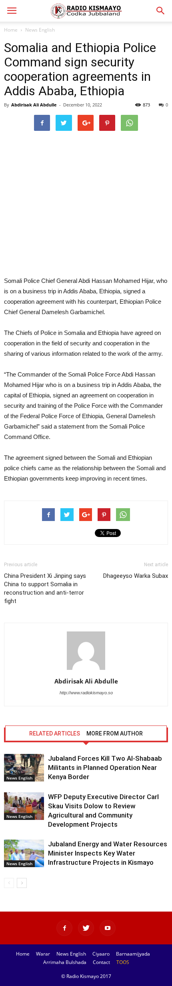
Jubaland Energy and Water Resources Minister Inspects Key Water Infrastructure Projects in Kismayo (107, 853)
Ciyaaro (101, 953)
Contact (101, 962)
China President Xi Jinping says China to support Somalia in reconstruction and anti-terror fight (45, 588)
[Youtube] (108, 928)
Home (11, 29)
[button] (161, 11)
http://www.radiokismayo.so (86, 692)
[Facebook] (64, 928)
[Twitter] (86, 928)
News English (40, 29)
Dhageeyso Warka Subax (135, 575)
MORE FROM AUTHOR (114, 733)
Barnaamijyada (133, 953)
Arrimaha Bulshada (64, 962)
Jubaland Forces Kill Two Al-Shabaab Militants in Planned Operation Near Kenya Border (105, 767)
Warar (43, 953)
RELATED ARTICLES (54, 733)
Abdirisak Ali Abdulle (34, 105)
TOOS (122, 962)
